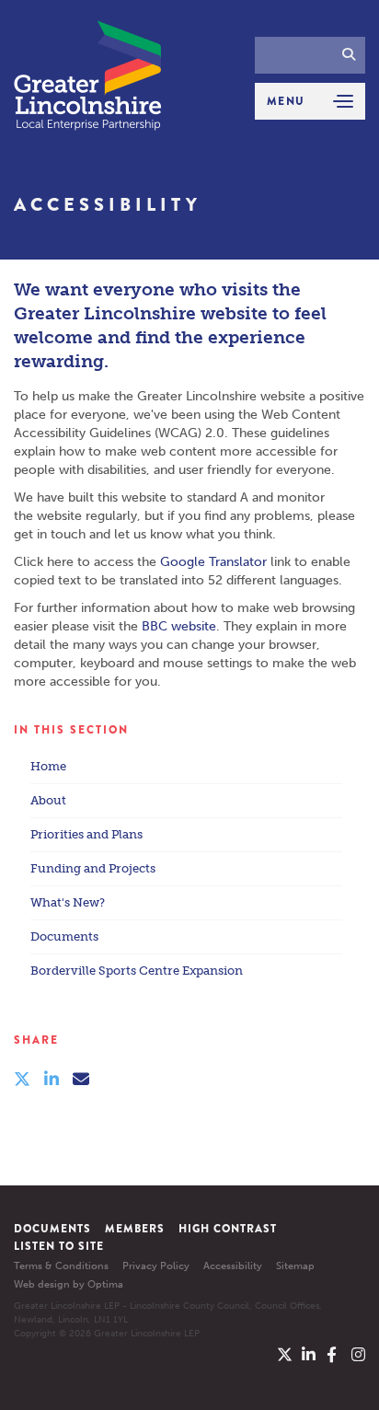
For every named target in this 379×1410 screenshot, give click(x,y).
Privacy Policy (156, 1266)
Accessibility (232, 1266)
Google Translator (213, 562)
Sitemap (295, 1266)
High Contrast (227, 1228)
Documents (64, 936)
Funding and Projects (92, 868)
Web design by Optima (68, 1284)
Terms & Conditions (61, 1266)
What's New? (67, 902)
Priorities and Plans (86, 834)
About (48, 800)
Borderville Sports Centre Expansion (136, 970)
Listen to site (59, 1246)
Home (48, 766)
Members (135, 1228)
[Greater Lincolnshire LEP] (88, 75)
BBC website (179, 626)
